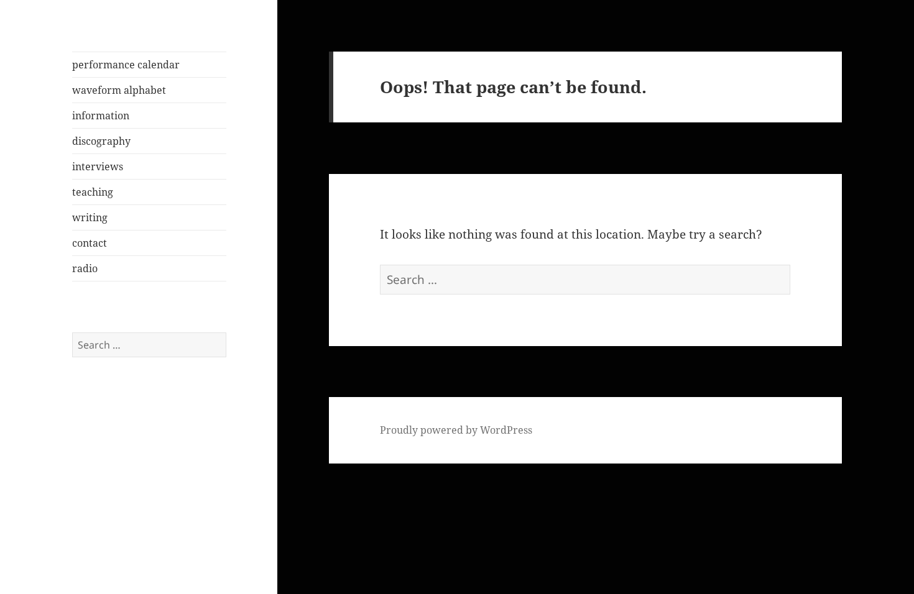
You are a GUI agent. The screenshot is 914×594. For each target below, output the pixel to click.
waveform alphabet (119, 90)
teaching (92, 192)
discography (101, 141)
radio (85, 268)
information (100, 115)
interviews (97, 166)
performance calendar (126, 64)
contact (89, 243)
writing (90, 217)
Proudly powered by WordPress (456, 430)
